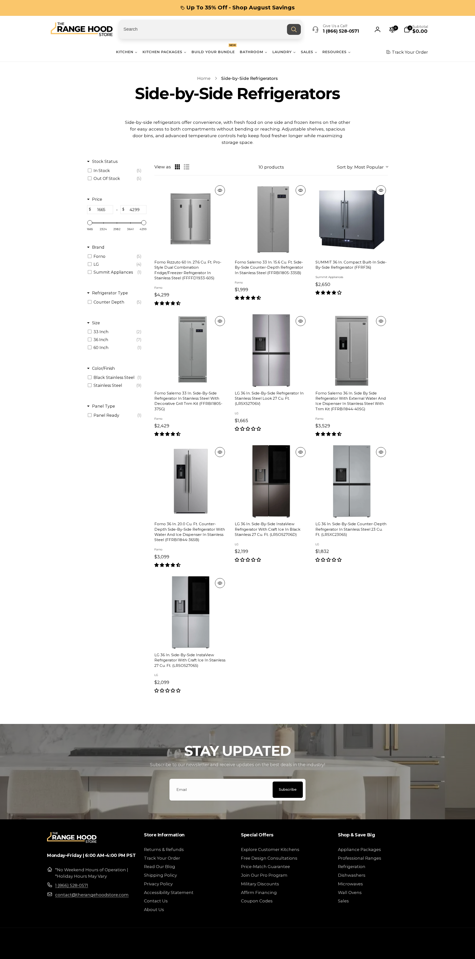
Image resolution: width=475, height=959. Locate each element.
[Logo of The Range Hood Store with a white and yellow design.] (71, 841)
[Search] (294, 29)
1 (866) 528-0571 (71, 885)
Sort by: (360, 167)
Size (96, 322)
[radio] (177, 166)
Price (97, 199)
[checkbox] (116, 170)
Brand (98, 247)
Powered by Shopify (413, 950)
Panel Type (103, 406)
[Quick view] (220, 190)
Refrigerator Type (110, 292)
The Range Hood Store (380, 950)
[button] (416, 29)
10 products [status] (271, 167)
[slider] (89, 222)
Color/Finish (103, 368)
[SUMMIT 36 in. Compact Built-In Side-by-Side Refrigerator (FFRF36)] (351, 219)
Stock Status (105, 161)
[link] (237, 7)
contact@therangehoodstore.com (92, 894)
